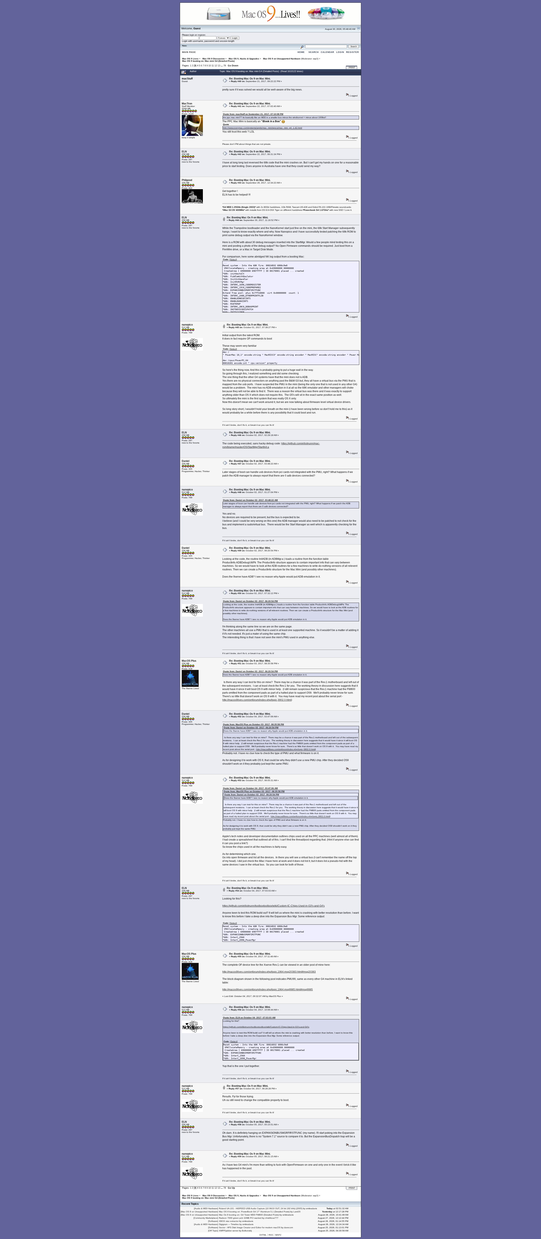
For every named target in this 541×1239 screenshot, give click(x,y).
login (192, 35)
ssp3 (315, 59)
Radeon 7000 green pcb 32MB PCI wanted (240, 1218)
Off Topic (213, 1230)
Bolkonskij (247, 1230)
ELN (184, 151)
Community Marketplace (205, 1218)
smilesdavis (311, 1208)
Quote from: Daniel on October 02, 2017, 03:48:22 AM (250, 500)
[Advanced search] (302, 46)
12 (215, 65)
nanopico (187, 324)
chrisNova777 (271, 1218)
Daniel (185, 461)
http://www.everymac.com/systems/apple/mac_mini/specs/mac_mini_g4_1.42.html (262, 128)
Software (213, 1221)
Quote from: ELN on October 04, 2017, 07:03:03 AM (249, 1017)
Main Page (189, 52)
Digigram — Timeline (229, 1224)
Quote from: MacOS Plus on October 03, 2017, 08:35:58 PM (253, 724)
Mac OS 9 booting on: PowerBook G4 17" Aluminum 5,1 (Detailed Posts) (254, 1211)
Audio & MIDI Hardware (206, 1208)
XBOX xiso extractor (229, 1221)
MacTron (187, 103)
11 (213, 65)
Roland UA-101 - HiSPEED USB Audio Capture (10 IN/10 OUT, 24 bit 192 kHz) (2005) (260, 1208)
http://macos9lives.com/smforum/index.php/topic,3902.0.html (256, 699)
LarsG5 (297, 1211)
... (222, 65)
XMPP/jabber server (228, 1230)
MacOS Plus (189, 660)
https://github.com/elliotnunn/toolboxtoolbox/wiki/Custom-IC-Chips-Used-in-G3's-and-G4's (273, 905)
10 (209, 65)
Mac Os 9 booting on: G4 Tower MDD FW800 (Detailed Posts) (249, 1215)
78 (224, 65)
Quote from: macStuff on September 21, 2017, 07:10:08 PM (253, 114)
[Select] (233, 259)
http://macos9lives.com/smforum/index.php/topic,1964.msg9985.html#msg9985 (267, 989)
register (201, 35)
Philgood (187, 180)
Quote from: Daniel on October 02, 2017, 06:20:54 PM (250, 601)
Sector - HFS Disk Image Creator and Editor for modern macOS (249, 1227)
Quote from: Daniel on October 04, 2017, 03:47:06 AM (250, 788)
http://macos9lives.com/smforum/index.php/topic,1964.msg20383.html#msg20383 (269, 971)
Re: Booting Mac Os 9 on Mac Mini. (249, 78)
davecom (288, 1227)
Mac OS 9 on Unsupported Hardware (199, 1211)
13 (219, 65)
